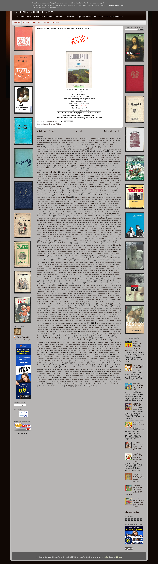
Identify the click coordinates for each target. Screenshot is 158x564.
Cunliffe (111, 195)
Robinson (52, 342)
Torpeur (85, 369)
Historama (40, 260)
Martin (60, 293)
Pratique (74, 331)
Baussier (90, 157)
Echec (82, 216)
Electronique (89, 220)
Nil (49, 310)
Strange (108, 361)
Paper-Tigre (67, 316)
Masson (93, 293)
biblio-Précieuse (114, 161)
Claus (65, 188)
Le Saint (77, 281)
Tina (88, 367)
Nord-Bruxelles (76, 310)
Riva (120, 340)
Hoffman (103, 260)
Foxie (119, 238)
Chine (48, 186)
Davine (49, 199)
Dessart (103, 205)
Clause (71, 188)
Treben (66, 371)
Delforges (39, 203)
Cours (50, 195)
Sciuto (55, 352)
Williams (55, 383)
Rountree (92, 344)
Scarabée (77, 350)
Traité (53, 371)
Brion (74, 172)
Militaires (97, 302)
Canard (68, 176)
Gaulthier (39, 245)
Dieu (117, 207)
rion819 (106, 557)
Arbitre (46, 149)
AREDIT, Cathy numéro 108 (138, 405)
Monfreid (86, 304)
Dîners (51, 209)
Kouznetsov (40, 276)
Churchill (117, 186)
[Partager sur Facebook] (70, 121)
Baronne (117, 155)
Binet (97, 163)
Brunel (109, 172)
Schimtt (84, 350)
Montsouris (115, 304)
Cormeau (85, 193)
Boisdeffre (40, 168)
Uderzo (67, 373)
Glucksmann (40, 249)
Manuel (42, 291)
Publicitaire (73, 334)
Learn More (114, 5)
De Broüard (69, 199)
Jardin (99, 266)
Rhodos (98, 340)
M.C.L (102, 287)
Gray (58, 251)
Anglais (111, 144)
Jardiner (112, 266)
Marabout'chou (69, 291)
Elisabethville (117, 220)
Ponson (112, 329)
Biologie (103, 163)
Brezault (46, 172)
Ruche (71, 346)
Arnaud (45, 151)
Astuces (50, 153)
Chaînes (73, 182)
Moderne (61, 304)
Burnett (89, 174)
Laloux (117, 276)
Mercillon (105, 297)
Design (90, 205)
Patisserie (47, 318)
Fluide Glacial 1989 (60, 234)
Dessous (109, 205)
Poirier (78, 329)
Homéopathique (56, 262)
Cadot (108, 174)
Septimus (45, 354)
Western (97, 381)
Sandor (117, 348)
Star (61, 361)
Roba (40, 342)
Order (54, 314)
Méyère (116, 299)
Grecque (76, 251)
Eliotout (109, 220)
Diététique (111, 207)
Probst (119, 331)
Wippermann (76, 383)
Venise (69, 377)
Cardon (103, 176)
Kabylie (47, 272)
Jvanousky (40, 272)
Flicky (66, 232)
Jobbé (107, 268)
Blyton (75, 166)
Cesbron (53, 182)
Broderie (80, 172)
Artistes (98, 151)
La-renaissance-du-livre (73, 276)
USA (110, 373)
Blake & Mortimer (42, 166)
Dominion (52, 211)
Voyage (41, 381)
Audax (83, 153)
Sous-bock (66, 358)
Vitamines (87, 379)
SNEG (89, 356)
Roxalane (111, 344)
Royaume (45, 346)
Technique (57, 365)
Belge (86, 159)
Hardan (83, 256)
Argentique (111, 149)
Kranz (47, 276)
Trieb (89, 371)
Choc (54, 186)
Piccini (105, 325)
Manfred (105, 289)
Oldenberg (94, 312)
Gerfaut (43, 247)
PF (88, 323)
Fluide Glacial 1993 (110, 234)
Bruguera (102, 172)
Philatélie (110, 323)
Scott (68, 352)
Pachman (116, 314)
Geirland (56, 245)
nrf (96, 310)
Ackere (81, 138)
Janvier (93, 266)
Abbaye (56, 138)
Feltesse (94, 228)
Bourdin (43, 170)
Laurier (57, 281)
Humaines (100, 262)
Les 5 (51, 283)
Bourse (66, 170)
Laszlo (41, 281)
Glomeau (116, 247)
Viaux (111, 377)
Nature (72, 308)
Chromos (52, 124)
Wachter (49, 381)
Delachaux (59, 201)
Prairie (68, 331)
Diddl (100, 207)
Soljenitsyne (40, 358)
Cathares (39, 180)
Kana (60, 272)
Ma (120, 287)
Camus (62, 176)
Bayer (102, 157)
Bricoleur (63, 172)
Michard (39, 302)
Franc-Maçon (49, 241)
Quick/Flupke (112, 334)
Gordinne (82, 249)
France (57, 241)
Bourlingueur (50, 170)
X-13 (108, 383)
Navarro (80, 308)
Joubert (65, 270)
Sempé (107, 352)
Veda (117, 375)
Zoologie (88, 386)
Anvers (83, 147)
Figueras (62, 230)
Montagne (100, 304)
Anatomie (71, 144)
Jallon (77, 266)
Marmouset (115, 291)
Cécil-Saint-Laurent (78, 180)
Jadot (72, 266)
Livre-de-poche (67, 285)
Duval (51, 216)
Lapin (99, 278)
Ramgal (89, 336)
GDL (51, 245)
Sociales (95, 356)
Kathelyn (81, 272)
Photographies (69, 325)
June (97, 270)
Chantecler (91, 182)
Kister (56, 274)
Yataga (119, 383)
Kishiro (51, 274)
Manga (118, 289)
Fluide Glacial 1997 (76, 236)
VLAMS (100, 379)
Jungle (103, 270)
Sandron (39, 350)
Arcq (72, 149)
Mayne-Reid (68, 295)
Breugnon (39, 172)
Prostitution (49, 334)
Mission (117, 302)
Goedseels (56, 249)
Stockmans (95, 361)
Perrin (40, 323)
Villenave (51, 379)
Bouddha (112, 168)
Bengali (46, 161)
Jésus (66, 268)
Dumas (80, 213)
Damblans (67, 197)
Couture (65, 195)
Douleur (72, 211)
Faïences (96, 226)
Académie (68, 138)
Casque (89, 178)
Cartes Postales (64, 178)
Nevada (110, 308)
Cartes (56, 178)
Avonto (60, 155)
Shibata (46, 356)
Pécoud (117, 318)
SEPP (38, 354)
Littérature (56, 285)
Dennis (104, 203)
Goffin (62, 249)
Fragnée (41, 241)
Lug (78, 287)
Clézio (82, 188)
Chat (61, 184)
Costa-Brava (113, 193)
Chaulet (76, 184)
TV (43, 373)
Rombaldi (48, 344)
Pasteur (117, 316)
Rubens (66, 346)
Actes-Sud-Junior (103, 138)
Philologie (39, 325)
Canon (79, 176)
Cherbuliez (90, 184)
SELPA (100, 352)
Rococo (79, 342)
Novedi (91, 310)
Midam (77, 302)
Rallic (83, 336)
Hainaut (55, 256)
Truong (114, 371)
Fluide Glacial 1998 (89, 236)
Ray (45, 338)
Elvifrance (59, 222)
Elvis (66, 222)
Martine (66, 293)
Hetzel (100, 258)
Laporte (105, 278)
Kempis (93, 272)
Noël (63, 310)
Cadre (114, 174)
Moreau (39, 306)
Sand (111, 348)
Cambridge (56, 176)
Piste (109, 327)
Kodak (91, 274)
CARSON (40, 178)
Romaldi (112, 342)
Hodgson (84, 260)
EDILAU (109, 216)
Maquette (49, 291)
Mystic (108, 306)
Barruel (53, 157)
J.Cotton (47, 266)
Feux (49, 230)
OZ (99, 314)
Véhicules (39, 377)
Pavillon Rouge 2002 (89, 318)
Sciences (47, 352)
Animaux (40, 147)
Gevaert (72, 247)
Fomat (75, 238)
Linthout (40, 285)
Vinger (67, 379)
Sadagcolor (107, 346)
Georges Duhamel (105, 245)
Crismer (91, 195)
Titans (108, 367)
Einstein (60, 220)
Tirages (102, 367)
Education (40, 220)
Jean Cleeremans (41, 268)
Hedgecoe (107, 256)
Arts (104, 151)
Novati (84, 310)
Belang (73, 159)
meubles (103, 299)
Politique (98, 329)
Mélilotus (67, 297)
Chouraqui (69, 186)
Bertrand (76, 161)
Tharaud (103, 365)
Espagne (87, 224)
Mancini (99, 289)
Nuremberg (116, 310)
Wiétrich (39, 383)
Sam (97, 348)
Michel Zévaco (49, 302)
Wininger (62, 383)
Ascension (113, 151)
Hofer (97, 260)
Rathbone (39, 338)
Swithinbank (75, 363)
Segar (85, 352)
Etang (111, 224)
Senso (112, 352)
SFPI (108, 354)
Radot (77, 336)
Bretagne (116, 170)
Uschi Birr (116, 373)
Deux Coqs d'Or (42, 207)
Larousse (118, 278)
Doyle (83, 211)
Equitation (58, 224)
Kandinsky (67, 272)
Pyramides (89, 334)
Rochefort (59, 342)
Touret (109, 369)
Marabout (58, 291)
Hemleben (55, 258)
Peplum (112, 320)
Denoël (110, 203)
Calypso (48, 176)
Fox (114, 238)
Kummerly (54, 276)
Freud (106, 241)
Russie (82, 346)
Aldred (58, 142)
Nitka (58, 310)
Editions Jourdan (66, 218)
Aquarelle (109, 147)
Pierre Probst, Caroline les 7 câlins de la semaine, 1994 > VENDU (138, 457)
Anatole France (63, 144)
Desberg (69, 205)
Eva (62, 226)
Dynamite (70, 216)
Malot (75, 289)
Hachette (40, 256)
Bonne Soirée (70, 168)
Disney (80, 209)
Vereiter (89, 377)
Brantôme (90, 170)
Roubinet (76, 344)
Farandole (50, 228)
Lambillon (54, 278)
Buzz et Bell (102, 174)
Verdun (82, 377)
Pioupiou (84, 327)
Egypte (53, 220)
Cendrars (94, 180)
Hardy (89, 256)
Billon (80, 163)
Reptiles (55, 340)
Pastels (111, 316)
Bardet (110, 155)
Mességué (65, 299)
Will (50, 383)
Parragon (96, 316)
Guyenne (105, 253)
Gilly (97, 247)
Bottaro (98, 168)
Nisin (53, 310)
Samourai (104, 348)
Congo (44, 193)
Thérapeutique (110, 365)
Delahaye (76, 201)
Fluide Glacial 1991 (85, 234)
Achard (75, 138)
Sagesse (47, 348)
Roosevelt (62, 344)
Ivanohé (117, 264)
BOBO (82, 166)
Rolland (97, 342)
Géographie (88, 245)
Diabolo (74, 207)
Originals (76, 314)
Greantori (63, 251)
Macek (41, 289)
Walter (82, 381)
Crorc (96, 195)
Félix (88, 228)
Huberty (93, 262)
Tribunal (84, 371)
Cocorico (112, 188)
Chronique (109, 186)
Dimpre (45, 209)
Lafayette (90, 276)
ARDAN (78, 149)
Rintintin (114, 340)
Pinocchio (77, 327)
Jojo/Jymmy (40, 270)
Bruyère (39, 174)
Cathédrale (47, 180)
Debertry (108, 199)
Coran (72, 193)
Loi (118, 285)
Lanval (88, 278)
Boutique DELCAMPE (32, 23)
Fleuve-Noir (60, 232)
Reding (79, 338)
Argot (117, 149)
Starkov (67, 361)
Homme (65, 262)
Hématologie (46, 258)
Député (48, 205)
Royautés (53, 346)
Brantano (83, 170)
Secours (74, 352)
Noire (68, 310)
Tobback (39, 369)
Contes (51, 193)
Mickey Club (69, 302)
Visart (81, 379)
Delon (52, 203)
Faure (76, 228)
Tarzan (117, 363)
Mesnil (58, 299)
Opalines (116, 312)
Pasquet (103, 316)
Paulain (65, 318)
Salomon (76, 348)
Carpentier (116, 176)
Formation (101, 238)
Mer (93, 297)
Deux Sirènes (52, 207)
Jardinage (105, 266)
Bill (75, 163)
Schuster (39, 352)
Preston (99, 331)
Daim (59, 197)
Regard (85, 338)
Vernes (100, 377)
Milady (83, 302)
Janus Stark (85, 266)
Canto (85, 176)
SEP (118, 352)
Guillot (53, 253)
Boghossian (109, 166)
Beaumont (55, 159)
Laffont (97, 276)
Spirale (84, 358)
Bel (67, 159)
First (99, 230)
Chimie (41, 186)
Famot (117, 226)
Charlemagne (100, 182)
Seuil (84, 354)
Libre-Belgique (78, 283)
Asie (120, 151)
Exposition (76, 226)
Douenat (65, 211)
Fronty (112, 241)
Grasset (52, 251)
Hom (49, 262)
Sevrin (90, 354)
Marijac (95, 291)
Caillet (119, 174)
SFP (103, 354)
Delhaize (46, 203)
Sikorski (62, 356)
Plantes (39, 329)
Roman (119, 342)
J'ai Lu (54, 266)
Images (53, 264)
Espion (95, 224)
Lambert (46, 278)
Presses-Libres (91, 331)
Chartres (47, 184)
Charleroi (109, 182)
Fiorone (94, 230)
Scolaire (61, 352)
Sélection (92, 352)
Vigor (117, 377)
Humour (116, 262)
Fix (103, 230)
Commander (87, 191)
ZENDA (68, 386)
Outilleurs (93, 314)
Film (82, 230)
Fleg (40, 232)
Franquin (94, 241)
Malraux (82, 289)
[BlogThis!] (67, 121)
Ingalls (88, 264)
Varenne (97, 375)
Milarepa (90, 302)
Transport (59, 371)
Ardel (83, 149)
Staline (39, 361)
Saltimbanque (85, 348)
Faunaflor (64, 228)
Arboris (52, 149)
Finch (87, 230)
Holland (117, 260)
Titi (118, 367)
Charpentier (40, 184)
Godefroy (48, 249)
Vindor (62, 379)
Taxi (46, 365)
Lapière (94, 278)
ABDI (61, 138)
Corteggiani (105, 193)
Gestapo (57, 247)
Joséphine (53, 270)
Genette (69, 245)
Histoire (114, 258)
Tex (91, 365)
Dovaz (78, 211)
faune (71, 228)
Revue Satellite (84, 340)
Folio (64, 238)
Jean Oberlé (52, 268)
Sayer (71, 350)
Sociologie (110, 356)
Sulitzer (41, 363)
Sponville (109, 358)
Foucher (109, 238)
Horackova (78, 262)
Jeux (90, 268)
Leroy (46, 283)
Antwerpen (75, 147)
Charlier (117, 182)
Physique (86, 325)
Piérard (111, 325)
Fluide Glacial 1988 (47, 234)
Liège (87, 283)
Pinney (71, 327)
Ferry (44, 230)
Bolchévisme (48, 168)
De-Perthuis (85, 199)
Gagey (74, 243)
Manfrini (112, 289)
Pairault (39, 316)
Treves (72, 371)
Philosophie (48, 325)
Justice (117, 270)
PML (57, 329)
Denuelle (117, 203)
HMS (77, 260)
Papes (74, 316)
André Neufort (87, 144)
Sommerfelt (49, 358)
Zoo (82, 386)
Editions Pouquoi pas (113, 218)
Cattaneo (62, 180)
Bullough (69, 174)
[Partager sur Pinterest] (72, 121)
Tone (64, 369)
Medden (100, 295)
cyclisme (39, 197)
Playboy (46, 329)
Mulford (79, 306)
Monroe (93, 304)
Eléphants (97, 220)
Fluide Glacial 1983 (106, 232)
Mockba (39, 304)
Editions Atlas (117, 216)
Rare (109, 336)
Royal (117, 344)
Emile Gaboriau (74, 222)
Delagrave (68, 201)
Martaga (54, 293)
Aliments (78, 142)
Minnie (110, 302)
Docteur (101, 209)
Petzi (68, 323)
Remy (112, 338)
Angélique (95, 144)
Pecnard (109, 318)
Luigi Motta (86, 287)
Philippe (117, 323)
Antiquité (67, 147)
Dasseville (105, 197)
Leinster (105, 281)
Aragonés (39, 149)
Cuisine (103, 195)
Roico (91, 342)
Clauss (77, 188)
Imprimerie (77, 264)
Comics (77, 191)
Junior (110, 270)
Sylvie (90, 363)
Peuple (75, 323)
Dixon (94, 209)
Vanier (91, 375)
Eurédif (41, 226)
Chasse (54, 184)
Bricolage (54, 172)
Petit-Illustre (61, 323)
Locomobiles (90, 285)
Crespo (84, 195)
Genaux (63, 245)
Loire (38, 287)
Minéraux (104, 302)
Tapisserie (97, 363)
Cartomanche (74, 178)
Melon (74, 297)
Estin (106, 224)
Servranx (78, 354)
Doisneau (116, 209)
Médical (117, 295)
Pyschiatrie (98, 334)
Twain (48, 373)
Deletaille (116, 201)
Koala (85, 274)
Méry (52, 299)
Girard (102, 247)
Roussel (99, 344)
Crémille (77, 195)
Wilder (45, 383)
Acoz (87, 138)
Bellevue (116, 159)
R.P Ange (47, 336)
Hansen (76, 256)
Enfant (104, 222)
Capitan (91, 176)
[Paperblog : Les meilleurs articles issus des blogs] (23, 413)
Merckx (112, 297)
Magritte (47, 289)
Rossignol (69, 344)
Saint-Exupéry (62, 348)
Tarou (104, 363)
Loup (59, 287)
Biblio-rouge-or (52, 163)
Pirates (97, 327)
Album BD (114, 140)
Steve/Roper (86, 361)
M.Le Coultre (109, 287)
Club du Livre (104, 188)
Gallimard (98, 243)
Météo (86, 299)
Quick (104, 334)
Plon (52, 329)
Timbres (76, 367)
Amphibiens (47, 144)
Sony (55, 358)
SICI (51, 356)
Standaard (47, 361)
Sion (67, 356)
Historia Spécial (57, 260)
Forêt (94, 238)
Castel (94, 178)
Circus (44, 188)
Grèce (70, 251)
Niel (38, 310)
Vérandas (75, 377)
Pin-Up (62, 327)
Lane (67, 278)
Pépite (101, 320)
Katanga (74, 272)
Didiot (105, 207)
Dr (87, 211)
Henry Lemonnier (78, 258)
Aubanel (76, 153)
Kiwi (74, 274)
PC (104, 318)
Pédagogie (40, 320)
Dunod (109, 213)
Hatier (101, 256)
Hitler (65, 260)
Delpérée (59, 203)
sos (60, 358)
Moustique (58, 306)
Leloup (111, 281)
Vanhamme (84, 375)
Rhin (92, 340)
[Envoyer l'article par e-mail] (61, 121)
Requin (61, 340)
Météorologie (94, 299)
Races (54, 336)
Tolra (51, 369)
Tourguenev (116, 369)
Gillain (91, 247)
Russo (88, 346)
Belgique (95, 159)
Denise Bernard (94, 203)
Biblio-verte (62, 163)
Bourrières (59, 170)
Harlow (95, 256)
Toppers (70, 369)
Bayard (96, 157)
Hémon (70, 258)
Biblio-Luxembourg (90, 161)
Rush (76, 346)
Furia (46, 243)
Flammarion (110, 230)
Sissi (72, 356)
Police (92, 329)
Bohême (117, 166)
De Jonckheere (58, 199)
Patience (39, 318)
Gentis (81, 245)
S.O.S (100, 346)
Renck (117, 338)
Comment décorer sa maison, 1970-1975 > (138, 367)
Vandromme (75, 375)
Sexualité (97, 354)
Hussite (39, 264)
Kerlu (110, 272)
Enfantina (112, 222)
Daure (119, 197)
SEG (80, 352)
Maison (54, 289)
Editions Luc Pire (78, 218)
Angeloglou (103, 144)
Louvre (64, 287)
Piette (48, 327)
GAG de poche (65, 243)
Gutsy (99, 253)
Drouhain (104, 211)
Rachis (61, 336)
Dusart (45, 216)
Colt (72, 191)
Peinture (54, 320)
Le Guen (63, 281)
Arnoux (51, 151)
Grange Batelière (42, 251)
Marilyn (101, 291)
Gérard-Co (117, 245)
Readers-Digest (54, 338)
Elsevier (50, 222)
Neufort (104, 308)
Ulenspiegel (75, 373)
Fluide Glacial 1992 (98, 234)
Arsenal (65, 151)
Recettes (72, 338)
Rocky (73, 342)
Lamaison (39, 278)
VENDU (58, 124)
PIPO (91, 327)
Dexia (60, 207)
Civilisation (51, 188)
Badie (66, 155)
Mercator (98, 297)
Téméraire (75, 365)
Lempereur (40, 283)
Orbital (43, 314)
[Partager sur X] (68, 121)
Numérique (102, 310)
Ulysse (82, 373)
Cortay (97, 193)
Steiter (73, 361)
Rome (55, 344)
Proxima (56, 334)
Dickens (85, 207)
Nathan (66, 308)
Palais (46, 316)
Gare (105, 243)
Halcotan (62, 256)
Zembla (58, 386)
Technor (67, 365)
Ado (117, 138)
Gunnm (59, 253)
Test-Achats (83, 365)
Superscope (48, 363)
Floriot (85, 232)
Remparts (105, 338)
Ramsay (95, 336)
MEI (52, 297)
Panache (59, 316)
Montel (108, 304)
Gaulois (117, 243)
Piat (93, 325)
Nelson (92, 308)
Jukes (79, 270)
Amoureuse (116, 142)
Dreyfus (92, 211)
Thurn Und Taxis (49, 367)
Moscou (46, 306)
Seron (64, 354)
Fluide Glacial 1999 (101, 236)
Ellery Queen (42, 222)
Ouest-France (84, 314)
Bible (81, 161)
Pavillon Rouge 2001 (75, 318)
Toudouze (96, 369)
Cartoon (82, 178)
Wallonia (68, 381)
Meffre (47, 297)
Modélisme (53, 304)
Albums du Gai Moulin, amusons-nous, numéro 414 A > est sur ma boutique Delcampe (134, 490)
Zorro (94, 386)
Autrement (105, 153)
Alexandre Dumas (67, 142)
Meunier (110, 299)
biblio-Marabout (102, 161)
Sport (116, 358)
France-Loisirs (77, 241)
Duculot (67, 213)
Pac (104, 314)
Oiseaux (86, 312)
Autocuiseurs (96, 153)
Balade (78, 155)
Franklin (87, 241)
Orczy (49, 314)
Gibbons (79, 247)
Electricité (81, 220)
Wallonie (76, 381)
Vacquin (46, 375)
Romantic (41, 344)
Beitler (62, 159)
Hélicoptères (116, 256)
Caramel (97, 176)
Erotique (65, 224)
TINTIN (94, 367)
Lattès (51, 281)
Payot (98, 318)
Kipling (44, 274)
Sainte (70, 348)
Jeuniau (84, 268)
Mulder (72, 306)
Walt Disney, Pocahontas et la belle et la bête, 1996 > (138, 386)
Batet (77, 157)
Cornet (92, 193)
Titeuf (113, 367)
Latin (46, 281)
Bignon (70, 163)
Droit (97, 211)
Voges (106, 379)
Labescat (83, 276)
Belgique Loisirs (107, 159)
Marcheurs (78, 291)
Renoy (49, 340)
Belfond (79, 159)
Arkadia (39, 151)
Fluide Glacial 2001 (42, 238)
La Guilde (62, 276)
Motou (51, 306)
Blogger (118, 557)
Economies (102, 216)
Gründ (101, 251)
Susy (63, 363)
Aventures (45, 155)
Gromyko (94, 251)
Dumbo (87, 213)
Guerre (114, 251)
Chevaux (106, 184)
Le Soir (85, 281)
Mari (90, 291)
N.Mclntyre (40, 308)
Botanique (91, 168)
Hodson (92, 260)
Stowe (102, 361)
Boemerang (97, 166)
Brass (97, 170)
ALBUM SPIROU (42, 142)
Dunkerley (101, 213)
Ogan (75, 312)
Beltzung (39, 161)
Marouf (39, 293)
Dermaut (62, 205)
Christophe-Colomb (86, 186)
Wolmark (90, 383)
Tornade (77, 369)
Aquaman (101, 147)
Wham (117, 381)
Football (89, 238)
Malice (69, 289)
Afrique (48, 140)
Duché (61, 213)
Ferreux (39, 230)
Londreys (53, 287)
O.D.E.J (39, 312)
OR (38, 314)
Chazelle (83, 184)
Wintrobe (69, 383)
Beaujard (48, 159)
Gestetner (65, 247)
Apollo (89, 147)
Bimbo (92, 163)
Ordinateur (61, 314)
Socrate (117, 356)
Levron (70, 283)
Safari (113, 346)
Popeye (118, 329)
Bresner (109, 170)
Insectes (95, 264)
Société (102, 356)
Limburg (109, 283)
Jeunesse (74, 268)
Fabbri (90, 226)
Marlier (107, 291)
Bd (107, 157)
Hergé (87, 258)
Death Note (94, 199)
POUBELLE (50, 331)
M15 (116, 287)
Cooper (58, 193)
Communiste (96, 191)
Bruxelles (116, 172)
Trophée (101, 371)
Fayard (82, 228)
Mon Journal (77, 304)
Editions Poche (100, 218)
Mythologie (115, 306)
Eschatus (73, 224)
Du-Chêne (118, 211)
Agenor (69, 140)
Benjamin (52, 161)
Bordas (78, 168)
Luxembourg (94, 287)
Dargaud (97, 197)
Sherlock (39, 356)
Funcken (39, 243)
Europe (56, 226)
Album (106, 140)
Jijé (102, 268)
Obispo (46, 312)
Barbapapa (90, 155)
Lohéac (113, 285)
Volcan (111, 379)
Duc (47, 213)
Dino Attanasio (65, 209)
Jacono (60, 266)
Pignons (55, 327)
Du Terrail (111, 211)
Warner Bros (89, 381)
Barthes (59, 157)
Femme (101, 228)
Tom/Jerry (57, 369)
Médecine (109, 295)
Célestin (87, 180)
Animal (117, 144)
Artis (91, 151)
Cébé (68, 180)
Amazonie (107, 142)
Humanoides (108, 262)
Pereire (119, 320)
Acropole (93, 138)
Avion (54, 155)
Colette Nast (49, 191)
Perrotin (47, 323)
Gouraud (102, 249)
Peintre (47, 320)
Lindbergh (116, 283)
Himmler (107, 258)
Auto (89, 153)
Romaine (105, 342)
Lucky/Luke (72, 287)
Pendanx (86, 320)
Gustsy (93, 253)
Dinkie (57, 209)
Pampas (52, 316)
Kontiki (111, 274)
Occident (53, 312)
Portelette (41, 331)
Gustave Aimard (84, 253)
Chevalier (98, 184)
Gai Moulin (81, 243)
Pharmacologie (101, 323)
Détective (116, 205)
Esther (101, 224)
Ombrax (110, 312)
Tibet (57, 367)
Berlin (69, 161)
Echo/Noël (91, 216)
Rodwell (85, 342)
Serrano (71, 354)
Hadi (49, 256)
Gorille (88, 249)
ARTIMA (83, 151)
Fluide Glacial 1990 (72, 234)
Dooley (59, 211)
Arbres (57, 149)
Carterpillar (48, 178)
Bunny (76, 174)
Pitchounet (116, 327)
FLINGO (72, 232)
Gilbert (85, 247)
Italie (111, 264)
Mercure (118, 297)
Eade (77, 216)
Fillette (77, 230)
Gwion (111, 253)
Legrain (91, 281)
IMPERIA (68, 264)
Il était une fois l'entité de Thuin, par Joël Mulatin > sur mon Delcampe (138, 477)
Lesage (58, 283)
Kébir (87, 272)
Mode (45, 304)
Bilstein (86, 163)
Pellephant (74, 320)
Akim (90, 140)
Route (105, 344)
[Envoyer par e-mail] (65, 121)
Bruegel (95, 172)
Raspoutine (116, 336)
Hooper (71, 262)
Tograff (45, 369)
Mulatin (66, 306)
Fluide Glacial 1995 (51, 236)
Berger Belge (62, 161)
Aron (56, 151)
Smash (78, 356)
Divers (88, 209)
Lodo (97, 285)
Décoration (115, 199)
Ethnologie (118, 224)
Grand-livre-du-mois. (113, 249)
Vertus (106, 377)
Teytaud (96, 365)
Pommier (105, 329)
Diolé (73, 209)
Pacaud (110, 314)
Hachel (117, 253)
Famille (110, 226)
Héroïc (94, 258)
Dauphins (112, 197)
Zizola (77, 386)
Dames (77, 197)
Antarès (60, 147)
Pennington (94, 320)
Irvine (100, 264)
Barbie (98, 155)
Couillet (45, 195)
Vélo (46, 377)
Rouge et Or (84, 344)
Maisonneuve (62, 289)
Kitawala (68, 274)
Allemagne (86, 142)
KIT (62, 274)
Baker (71, 155)
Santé (46, 350)
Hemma (62, 258)
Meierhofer (59, 297)
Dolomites (39, 211)
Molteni (68, 304)
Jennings (60, 268)
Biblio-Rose (41, 163)
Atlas (69, 153)
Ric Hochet (106, 340)
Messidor (72, 299)
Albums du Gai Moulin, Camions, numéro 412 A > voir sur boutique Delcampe (138, 502)
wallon (62, 381)
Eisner (66, 220)
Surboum (56, 363)
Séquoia (52, 354)
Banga (83, 155)
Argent (104, 149)
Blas (63, 166)
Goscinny (95, 249)
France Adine (67, 241)
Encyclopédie (94, 222)
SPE (72, 358)
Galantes (90, 243)
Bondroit (62, 168)
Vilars (38, 379)
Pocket (72, 329)
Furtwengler (53, 243)
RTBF (59, 346)
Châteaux (68, 184)
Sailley (54, 348)
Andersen (78, 144)
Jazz (118, 266)
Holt (44, 262)
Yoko (46, 386)
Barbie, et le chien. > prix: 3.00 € (138, 424)
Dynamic (63, 216)
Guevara (39, 253)
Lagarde (105, 276)
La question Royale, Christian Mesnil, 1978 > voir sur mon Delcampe (138, 446)
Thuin (40, 367)
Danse (84, 197)
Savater (65, 350)
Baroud (46, 157)
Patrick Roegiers (56, 318)
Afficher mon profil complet (22, 340)
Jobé (113, 268)
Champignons (81, 182)
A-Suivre (49, 138)
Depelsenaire (40, 205)
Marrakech (46, 293)
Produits (41, 334)
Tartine (111, 363)
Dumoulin (94, 213)
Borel (85, 168)
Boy (71, 170)
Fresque (101, 241)
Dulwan (73, 213)
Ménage (87, 297)
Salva (92, 348)
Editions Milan (89, 218)
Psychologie (64, 334)
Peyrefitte (82, 323)
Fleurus (52, 232)
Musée (86, 306)
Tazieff (50, 365)
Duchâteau (54, 213)
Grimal (88, 251)
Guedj (108, 251)
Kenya (105, 272)
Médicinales (40, 297)
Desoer (96, 205)
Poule (57, 331)
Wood (95, 383)
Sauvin (59, 350)
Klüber (79, 274)
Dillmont (39, 209)
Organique (69, 314)
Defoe (38, 201)
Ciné (38, 188)
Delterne (66, 203)
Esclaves (80, 224)
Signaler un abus (132, 512)
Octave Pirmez (62, 312)
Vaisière (52, 375)
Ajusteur (83, 140)
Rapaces (102, 336)
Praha (62, 331)
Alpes (101, 142)
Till (62, 367)
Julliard (85, 270)
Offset (70, 312)
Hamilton (69, 256)
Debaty (101, 199)
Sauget (53, 350)
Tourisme (39, 371)
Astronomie (42, 153)
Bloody (68, 166)
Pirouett (103, 327)
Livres (83, 285)
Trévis (77, 371)
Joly (47, 270)
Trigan (95, 371)
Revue (75, 340)
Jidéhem (96, 268)
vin (57, 379)
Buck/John (56, 174)
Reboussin (64, 338)
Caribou (110, 176)
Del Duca (45, 201)
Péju (61, 320)
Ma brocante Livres (51, 23)
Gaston (110, 243)
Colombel (65, 191)
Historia (48, 260)
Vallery (59, 375)
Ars (60, 151)
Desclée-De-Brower (80, 205)
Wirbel (83, 383)
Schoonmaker (107, 350)
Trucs (107, 371)
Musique (93, 306)
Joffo (117, 268)
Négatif (86, 308)
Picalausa (98, 325)
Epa (53, 224)
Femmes (108, 228)
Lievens (98, 283)
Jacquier (66, 266)
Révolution (68, 340)
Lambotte (61, 278)
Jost (59, 270)
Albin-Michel (98, 140)
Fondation (82, 238)
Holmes (39, 262)
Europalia (49, 226)
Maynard (60, 295)
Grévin (83, 251)
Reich (90, 338)
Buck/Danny (47, 174)
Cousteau (57, 195)
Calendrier (41, 176)
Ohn (80, 312)
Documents (109, 209)
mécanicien (83, 295)
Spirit (90, 358)
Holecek (110, 260)
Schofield (91, 350)
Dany (90, 197)
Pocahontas (65, 329)
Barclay (104, 155)
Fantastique (40, 228)
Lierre (92, 283)
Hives (72, 260)
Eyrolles (84, 226)
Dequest (55, 205)
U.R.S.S (59, 373)
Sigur (56, 356)
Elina (103, 220)
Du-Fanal (41, 213)
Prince (113, 331)
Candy (74, 176)
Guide (46, 253)
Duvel (56, 216)
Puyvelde (81, 334)
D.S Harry (52, 197)
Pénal (80, 320)
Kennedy (99, 272)
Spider (78, 358)
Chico (113, 184)
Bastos (65, 157)
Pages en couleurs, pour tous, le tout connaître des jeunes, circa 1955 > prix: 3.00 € (133, 346)
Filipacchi (70, 230)
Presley (82, 331)
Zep (73, 386)
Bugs (63, 174)
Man (93, 289)
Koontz (117, 274)
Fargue (58, 228)
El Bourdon (73, 220)
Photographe (58, 325)
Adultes (39, 140)
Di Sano (66, 207)
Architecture (65, 149)
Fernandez (116, 228)
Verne (94, 377)
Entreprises (46, 224)
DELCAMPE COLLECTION (103, 201)
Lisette (49, 285)
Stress (114, 361)
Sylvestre (83, 363)
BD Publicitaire (115, 157)
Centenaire (111, 180)
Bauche (83, 157)
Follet (69, 238)
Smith (83, 356)
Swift (68, 363)
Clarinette (59, 188)
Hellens (39, 258)
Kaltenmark (54, 272)
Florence (79, 232)
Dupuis (115, 213)
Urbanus (101, 373)
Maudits (110, 293)
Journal (71, 270)
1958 (38, 138)
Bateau (72, 157)
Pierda (117, 325)
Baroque (39, 157)
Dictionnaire (92, 207)
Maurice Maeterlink (42, 295)
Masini (87, 293)
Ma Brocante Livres (34, 11)
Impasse (60, 264)
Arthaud (76, 151)
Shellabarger (116, 354)
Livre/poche (76, 285)
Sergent (59, 354)
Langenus (81, 278)
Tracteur (46, 371)
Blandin (57, 166)
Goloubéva (75, 249)
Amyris (55, 144)
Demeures (79, 203)
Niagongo (116, 308)
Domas (46, 211)
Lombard (45, 287)
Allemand (94, 142)
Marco (84, 291)
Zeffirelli (51, 386)
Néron (98, 308)
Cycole (46, 197)
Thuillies (119, 365)
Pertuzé (53, 323)
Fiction (55, 230)
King (38, 274)
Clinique (97, 188)
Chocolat (45, 124)
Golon (68, 249)
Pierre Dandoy (41, 327)
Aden (112, 138)
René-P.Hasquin (41, 340)
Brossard (88, 172)
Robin (45, 342)
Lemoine (117, 281)
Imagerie (46, 264)
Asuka (57, 153)
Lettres (64, 283)
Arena (99, 149)
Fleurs (45, 232)
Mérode (47, 299)
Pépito (106, 320)
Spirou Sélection (99, 358)
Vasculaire (105, 375)
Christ (76, 186)
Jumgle (91, 270)
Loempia (104, 285)
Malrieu (88, 289)
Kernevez (116, 272)
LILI (104, 283)
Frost (117, 241)
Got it (123, 5)
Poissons (85, 329)
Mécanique (92, 295)
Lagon (112, 276)
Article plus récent (45, 131)
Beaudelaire (40, 159)
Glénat (109, 247)
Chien (119, 184)
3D (43, 138)
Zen (63, 386)
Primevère (106, 331)
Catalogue (114, 178)
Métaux (79, 299)
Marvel (81, 293)
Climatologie (89, 188)
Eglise (47, 220)
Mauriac (117, 293)
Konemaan (104, 274)
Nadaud (47, 308)
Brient (69, 172)
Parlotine (89, 316)
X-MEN (113, 383)
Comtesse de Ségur (108, 191)
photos (79, 325)
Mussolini (101, 306)
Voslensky (118, 379)
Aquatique (116, 147)
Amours (39, 144)
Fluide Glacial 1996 (64, 236)
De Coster (77, 199)
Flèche (119, 230)
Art (70, 151)
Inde (83, 264)
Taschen (39, 365)
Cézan (60, 182)
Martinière (73, 293)
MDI (76, 295)
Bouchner (105, 168)
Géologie (96, 245)
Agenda (63, 140)
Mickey (60, 302)
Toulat (103, 369)
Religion (97, 338)
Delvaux (72, 203)
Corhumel (78, 193)
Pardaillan (81, 316)
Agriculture (76, 140)
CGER (66, 182)
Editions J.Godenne (55, 218)
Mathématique (101, 293)
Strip (119, 361)
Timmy (83, 367)
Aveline (112, 153)
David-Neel (42, 199)
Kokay (97, 274)
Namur (53, 308)
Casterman (103, 178)
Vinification (74, 379)
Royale (39, 346)
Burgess (82, 174)
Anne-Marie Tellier (51, 147)
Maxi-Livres (53, 295)
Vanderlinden (66, 375)
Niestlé (44, 310)
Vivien (94, 379)
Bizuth (109, 163)
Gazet (45, 245)
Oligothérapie (102, 312)
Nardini (59, 308)
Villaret (44, 379)
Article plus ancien (112, 131)
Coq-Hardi (65, 193)
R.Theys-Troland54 (22, 337)
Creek (71, 195)
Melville (80, 297)
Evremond (68, 226)
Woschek (102, 383)
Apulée (95, 147)
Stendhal (79, 361)
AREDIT (90, 149)
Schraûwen (116, 350)
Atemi (63, 153)
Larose (111, 278)
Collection (58, 191)
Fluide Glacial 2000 (114, 236)
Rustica (94, 346)
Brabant (77, 170)
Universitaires (91, 373)
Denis (86, 203)
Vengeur (62, 377)
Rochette (66, 342)
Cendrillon (103, 180)
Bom (56, 168)
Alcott (52, 142)
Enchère (84, 222)
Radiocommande (69, 336)
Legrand (98, 281)
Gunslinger (66, 253)
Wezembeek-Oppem (108, 381)
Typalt (53, 373)
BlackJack (116, 163)
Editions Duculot (43, 218)
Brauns (103, 170)
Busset (94, 174)
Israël (106, 264)
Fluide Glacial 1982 (94, 232)
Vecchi (112, 375)
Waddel (56, 381)
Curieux (117, 195)
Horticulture (86, 262)
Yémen (41, 386)
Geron (50, 247)
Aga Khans (55, 140)
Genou (75, 245)
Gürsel (74, 253)
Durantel (39, 216)
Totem (90, 369)
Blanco (51, 166)
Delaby (52, 201)
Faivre (103, 226)
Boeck (88, 166)
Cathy (54, 180)
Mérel (40, 299)
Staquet (56, 361)
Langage (74, 278)
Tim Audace (68, 367)
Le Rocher (70, 281)
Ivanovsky (40, 266)
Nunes (109, 310)
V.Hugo (39, 375)
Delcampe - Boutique (87, 201)
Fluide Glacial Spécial (55, 238)
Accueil (17, 23)
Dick (79, 207)
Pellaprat (67, 320)
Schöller (99, 350)
